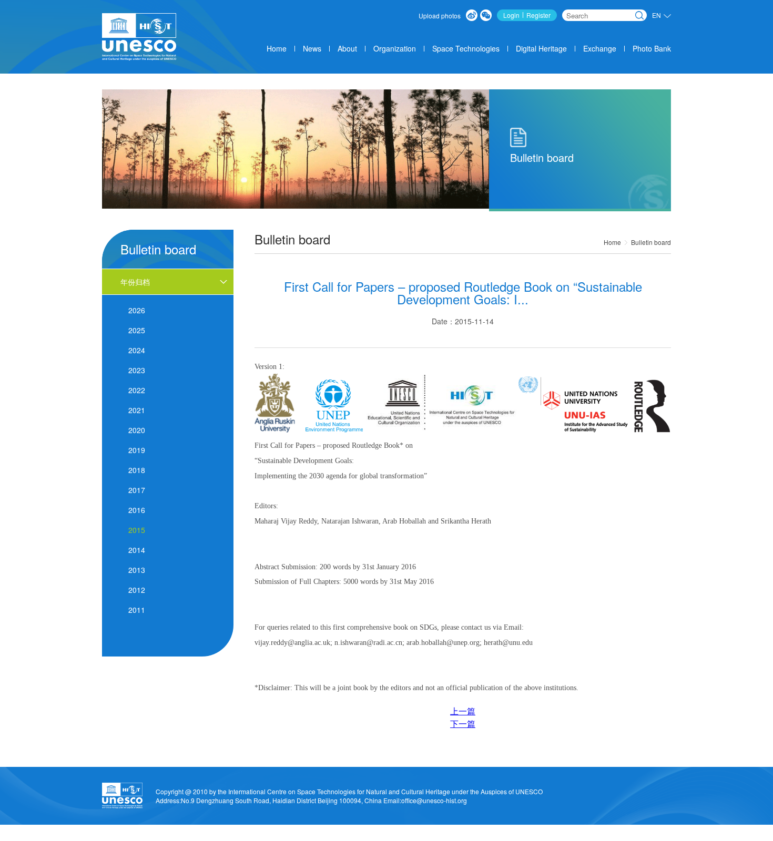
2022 (136, 390)
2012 (136, 589)
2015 (136, 530)
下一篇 (462, 723)
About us (454, 836)
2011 (136, 609)
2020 (136, 430)
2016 (136, 510)
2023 (136, 370)
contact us (610, 836)
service (489, 836)
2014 (136, 550)
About (347, 48)
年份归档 (135, 281)
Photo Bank (652, 48)
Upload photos (440, 15)
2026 (136, 310)
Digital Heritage (541, 48)
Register (538, 15)
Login (511, 15)
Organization (394, 48)
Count (518, 836)
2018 (136, 470)
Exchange (599, 48)
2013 (136, 570)
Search (639, 15)
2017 (136, 490)
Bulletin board (651, 242)
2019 (136, 450)
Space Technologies (466, 48)
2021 (136, 410)
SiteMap (648, 836)
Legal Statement (561, 836)
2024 (136, 350)
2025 (136, 330)
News (312, 48)
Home (277, 48)
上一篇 (462, 711)
